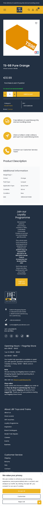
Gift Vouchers (9, 420)
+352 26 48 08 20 (15, 320)
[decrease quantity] (5, 94)
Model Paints (8, 106)
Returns (7, 462)
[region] (21, 489)
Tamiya (10, 109)
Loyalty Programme (11, 423)
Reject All (21, 502)
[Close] (41, 474)
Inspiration (8, 427)
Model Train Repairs (11, 434)
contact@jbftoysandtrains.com (20, 325)
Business (7, 445)
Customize (21, 496)
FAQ (5, 465)
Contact (7, 469)
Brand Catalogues (10, 430)
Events (6, 441)
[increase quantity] (14, 94)
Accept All (21, 491)
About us (7, 413)
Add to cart (28, 94)
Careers (7, 437)
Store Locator (9, 416)
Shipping (7, 458)
